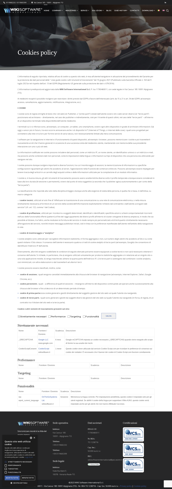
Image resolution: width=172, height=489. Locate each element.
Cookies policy (140, 486)
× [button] (34, 438)
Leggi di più (29, 457)
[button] (20, 483)
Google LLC (43, 340)
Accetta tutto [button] (12, 478)
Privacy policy (126, 486)
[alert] (19, 461)
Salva (109, 316)
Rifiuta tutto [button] (28, 478)
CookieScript (43, 349)
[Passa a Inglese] (163, 10)
